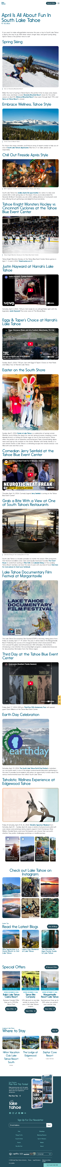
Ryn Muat (7, 23)
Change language (41, 1156)
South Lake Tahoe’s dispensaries (18, 148)
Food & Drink (19, 1138)
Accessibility (12, 1163)
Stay (19, 1131)
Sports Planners (42, 1138)
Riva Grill (27, 563)
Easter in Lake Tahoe (24, 433)
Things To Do (19, 1135)
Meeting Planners (42, 1135)
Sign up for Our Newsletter (30, 1120)
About (42, 1146)
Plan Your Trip (13, 1096)
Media (42, 1142)
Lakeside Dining (39, 563)
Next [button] (49, 1125)
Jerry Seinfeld (36, 493)
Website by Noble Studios (46, 1160)
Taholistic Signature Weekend (39, 825)
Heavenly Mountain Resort (32, 95)
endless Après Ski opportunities (28, 193)
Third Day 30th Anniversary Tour (35, 707)
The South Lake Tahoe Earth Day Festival (34, 768)
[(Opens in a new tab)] (11, 887)
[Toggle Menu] (58, 3)
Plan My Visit (19, 1146)
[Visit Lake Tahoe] (3, 3)
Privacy (29, 1160)
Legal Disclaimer (37, 1160)
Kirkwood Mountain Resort (25, 97)
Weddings (42, 1131)
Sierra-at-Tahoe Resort (10, 99)
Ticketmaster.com (25, 261)
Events (19, 1142)
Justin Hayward (15, 311)
